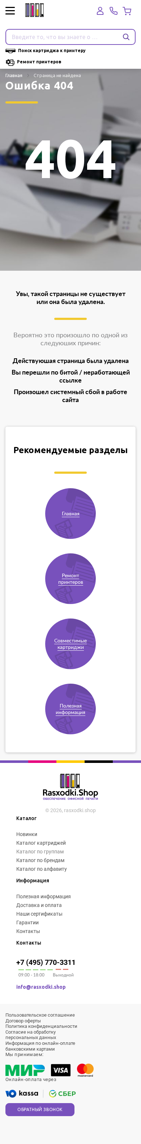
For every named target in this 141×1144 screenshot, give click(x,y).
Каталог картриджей (41, 843)
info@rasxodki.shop (41, 987)
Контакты (28, 931)
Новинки (26, 834)
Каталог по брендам (40, 860)
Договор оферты (23, 1020)
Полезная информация (43, 896)
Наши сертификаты (39, 914)
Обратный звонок (39, 1109)
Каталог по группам (40, 851)
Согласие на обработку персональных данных (30, 1034)
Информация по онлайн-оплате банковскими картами (40, 1046)
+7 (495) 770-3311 (46, 962)
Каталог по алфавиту (41, 869)
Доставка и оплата (39, 905)
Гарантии (27, 922)
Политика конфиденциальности (41, 1026)
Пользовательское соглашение (40, 1015)
